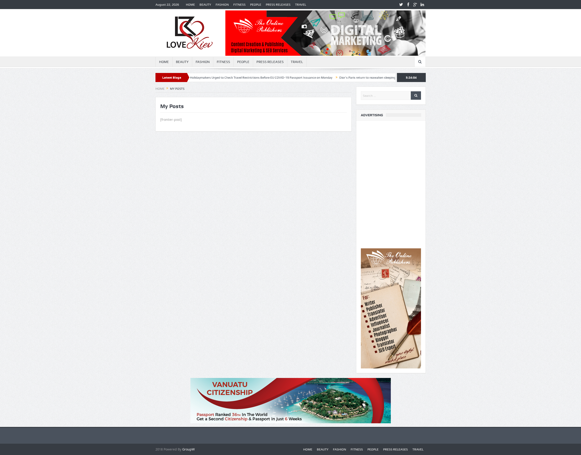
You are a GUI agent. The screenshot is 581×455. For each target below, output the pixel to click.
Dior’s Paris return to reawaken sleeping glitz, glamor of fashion (362, 77)
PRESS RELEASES (278, 4)
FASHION (222, 4)
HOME (190, 4)
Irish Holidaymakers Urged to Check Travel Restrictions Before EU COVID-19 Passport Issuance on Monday (236, 77)
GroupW (188, 449)
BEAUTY (205, 4)
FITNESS (239, 4)
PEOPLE (255, 4)
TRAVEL (300, 4)
